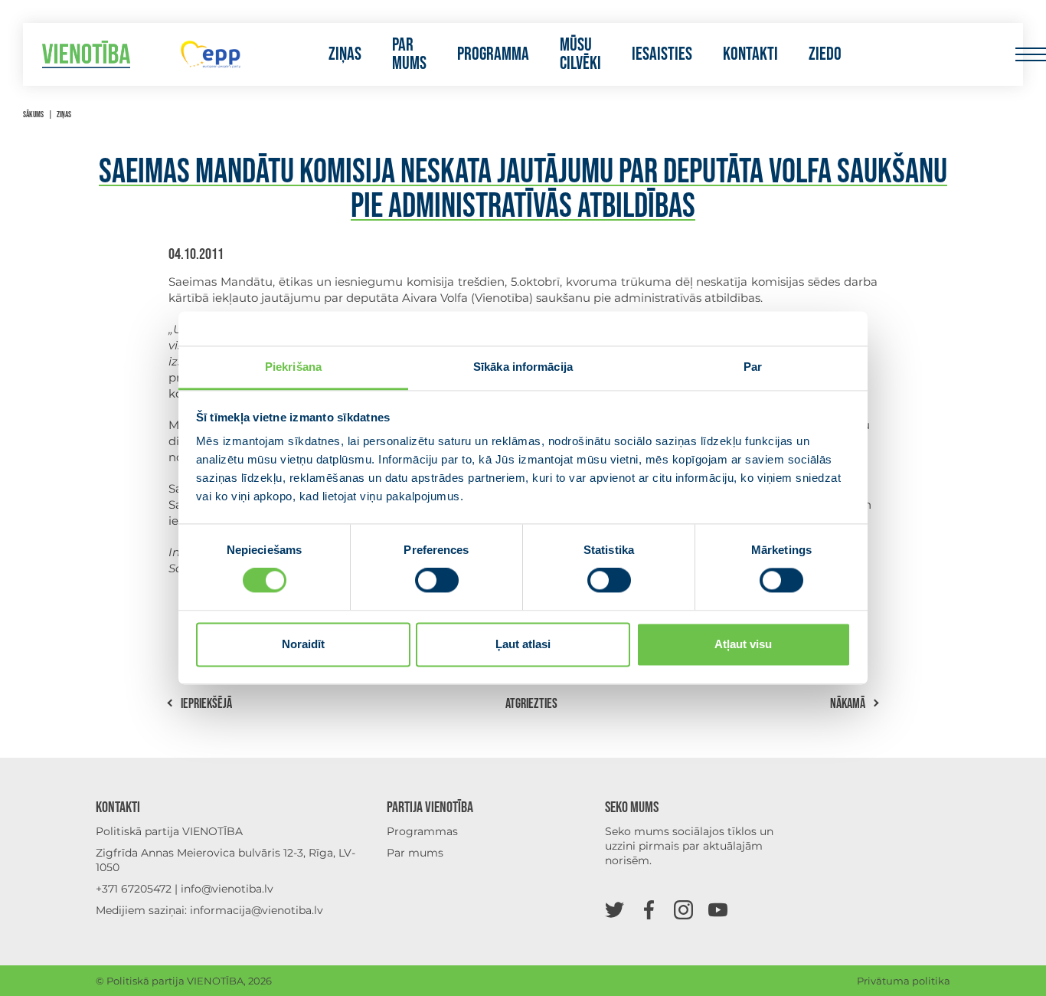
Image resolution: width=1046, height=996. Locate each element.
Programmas (422, 831)
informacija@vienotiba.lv (256, 910)
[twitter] (614, 909)
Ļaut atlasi (523, 643)
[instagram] (683, 909)
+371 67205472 (134, 889)
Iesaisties (662, 54)
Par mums (409, 54)
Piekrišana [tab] (293, 366)
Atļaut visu (743, 643)
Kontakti (750, 54)
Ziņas (345, 54)
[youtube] (718, 909)
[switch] (437, 580)
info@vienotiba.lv (227, 889)
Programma (493, 54)
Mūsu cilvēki (580, 54)
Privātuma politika (903, 981)
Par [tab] (753, 366)
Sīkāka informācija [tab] (523, 366)
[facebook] (649, 909)
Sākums (33, 115)
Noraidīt (303, 643)
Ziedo (825, 54)
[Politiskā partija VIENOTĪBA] (86, 55)
